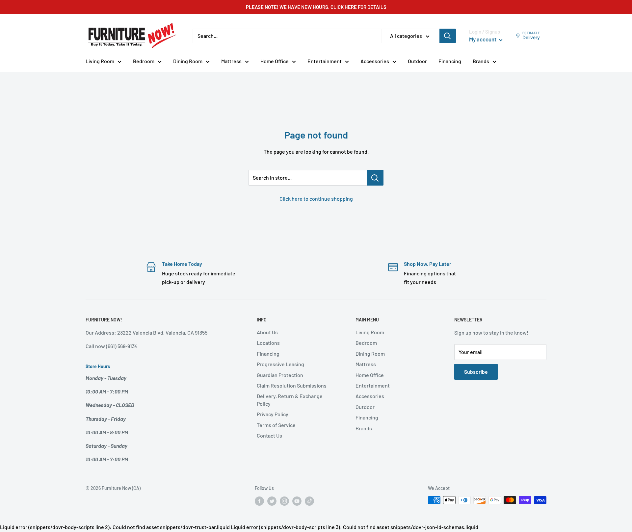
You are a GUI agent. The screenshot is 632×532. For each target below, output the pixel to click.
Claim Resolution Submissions (292, 385)
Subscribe (476, 371)
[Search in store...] (375, 178)
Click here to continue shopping (316, 198)
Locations (268, 343)
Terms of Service (276, 425)
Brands (481, 61)
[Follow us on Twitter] (271, 500)
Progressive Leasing (280, 364)
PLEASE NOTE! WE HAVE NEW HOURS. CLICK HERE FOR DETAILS (316, 7)
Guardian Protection (280, 375)
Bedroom (143, 61)
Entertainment (324, 61)
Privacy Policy (272, 414)
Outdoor (417, 61)
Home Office (274, 61)
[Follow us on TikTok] (309, 500)
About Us (267, 332)
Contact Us (269, 435)
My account (483, 39)
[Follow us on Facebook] (259, 500)
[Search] (447, 36)
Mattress (231, 61)
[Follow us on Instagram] (284, 500)
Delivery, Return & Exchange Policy (290, 399)
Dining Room (187, 61)
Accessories (374, 61)
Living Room (100, 61)
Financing (449, 61)
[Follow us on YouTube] (297, 500)
